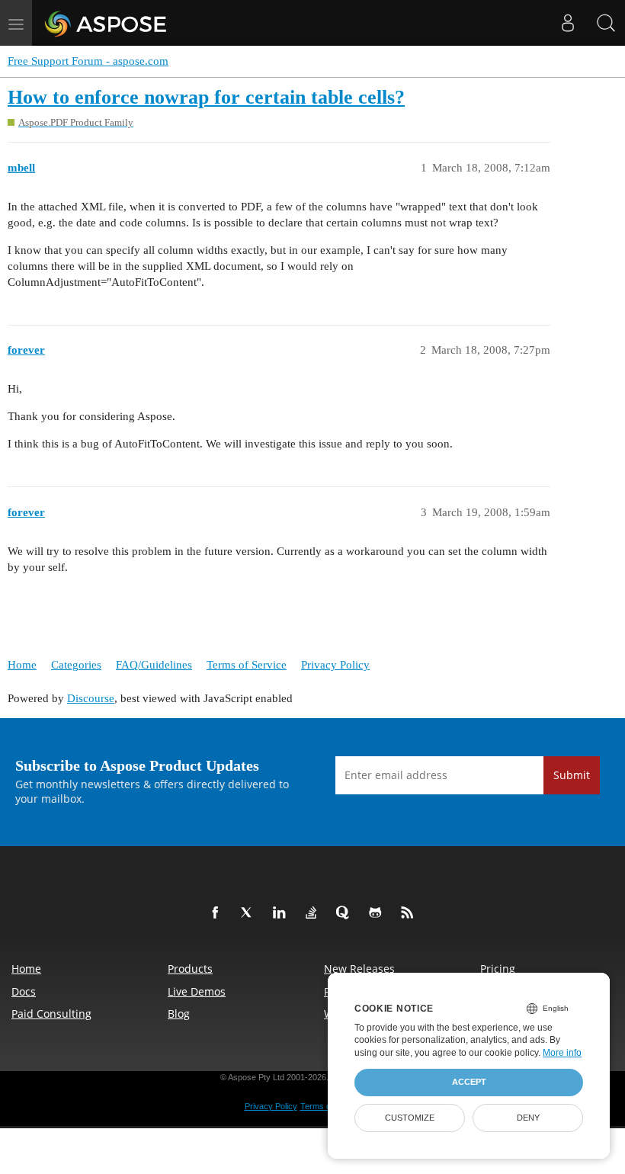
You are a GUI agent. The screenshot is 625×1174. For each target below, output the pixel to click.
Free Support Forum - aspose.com (88, 61)
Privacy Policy (335, 665)
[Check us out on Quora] (346, 913)
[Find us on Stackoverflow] (314, 913)
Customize (409, 1117)
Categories (76, 665)
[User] (568, 23)
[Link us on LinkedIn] (282, 913)
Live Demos (197, 991)
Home (22, 665)
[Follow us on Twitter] (250, 913)
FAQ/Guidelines (154, 665)
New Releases (359, 968)
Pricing (497, 968)
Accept (469, 1081)
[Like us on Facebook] (218, 913)
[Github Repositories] (378, 913)
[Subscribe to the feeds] (410, 913)
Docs (23, 991)
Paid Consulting (51, 1013)
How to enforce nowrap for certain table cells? (206, 97)
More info (562, 1052)
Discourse (90, 698)
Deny (528, 1117)
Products (190, 968)
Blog (179, 1013)
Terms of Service (247, 665)
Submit (571, 775)
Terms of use (324, 1106)
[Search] (606, 23)
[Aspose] (106, 23)
